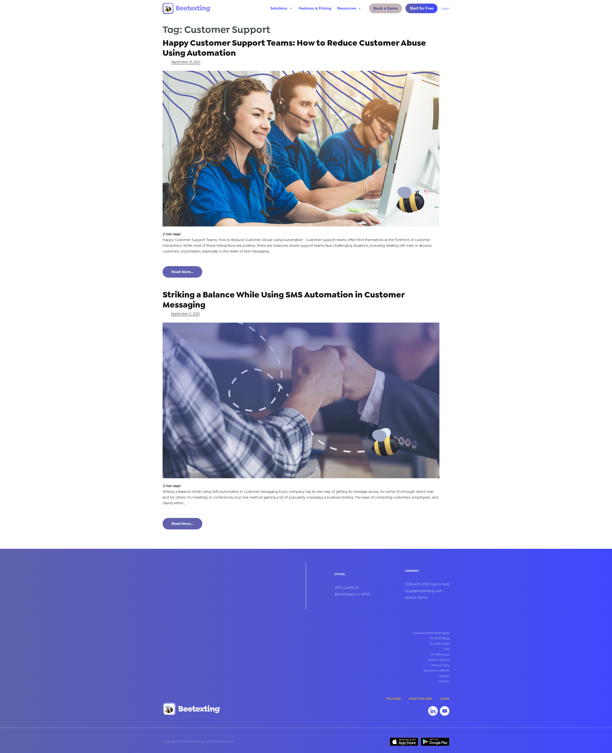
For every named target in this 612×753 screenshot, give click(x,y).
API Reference (440, 654)
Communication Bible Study (431, 633)
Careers (444, 676)
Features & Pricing (315, 8)
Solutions (278, 8)
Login (445, 8)
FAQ (446, 649)
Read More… (182, 271)
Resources (346, 8)
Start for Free (421, 8)
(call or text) (427, 584)
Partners (444, 681)
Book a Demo (385, 8)
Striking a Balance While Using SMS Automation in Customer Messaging (283, 299)
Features (393, 699)
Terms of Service (438, 660)
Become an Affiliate (436, 670)
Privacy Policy (440, 665)
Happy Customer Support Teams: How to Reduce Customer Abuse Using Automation (294, 47)
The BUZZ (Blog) (439, 638)
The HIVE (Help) (439, 644)
